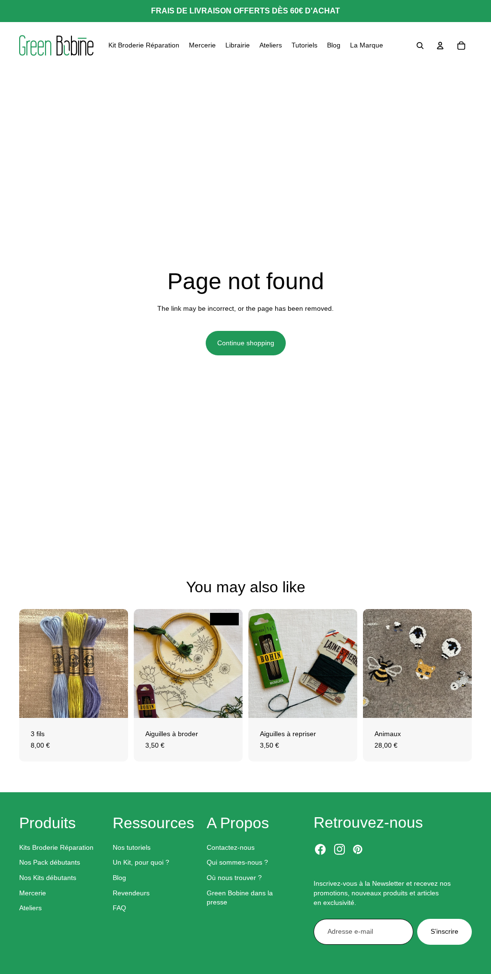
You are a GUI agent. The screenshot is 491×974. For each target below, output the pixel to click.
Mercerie (32, 893)
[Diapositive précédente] (141, 663)
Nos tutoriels (132, 847)
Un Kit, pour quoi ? (141, 862)
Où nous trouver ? (234, 877)
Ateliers (30, 908)
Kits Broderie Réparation (56, 847)
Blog (119, 877)
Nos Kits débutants (47, 877)
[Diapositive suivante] (235, 663)
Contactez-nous (231, 847)
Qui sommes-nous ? (237, 862)
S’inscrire (444, 931)
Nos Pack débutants (49, 862)
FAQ (119, 908)
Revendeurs (131, 893)
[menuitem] (143, 45)
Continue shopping (245, 343)
